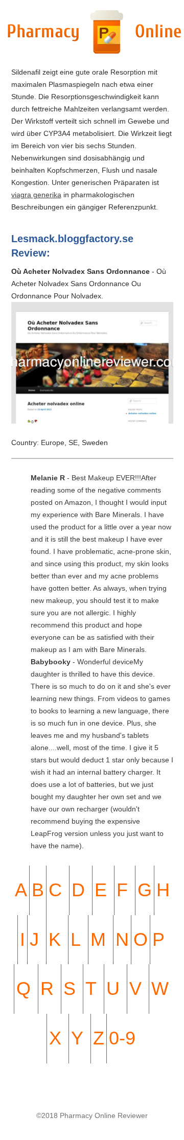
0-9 (122, 1038)
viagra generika (36, 195)
